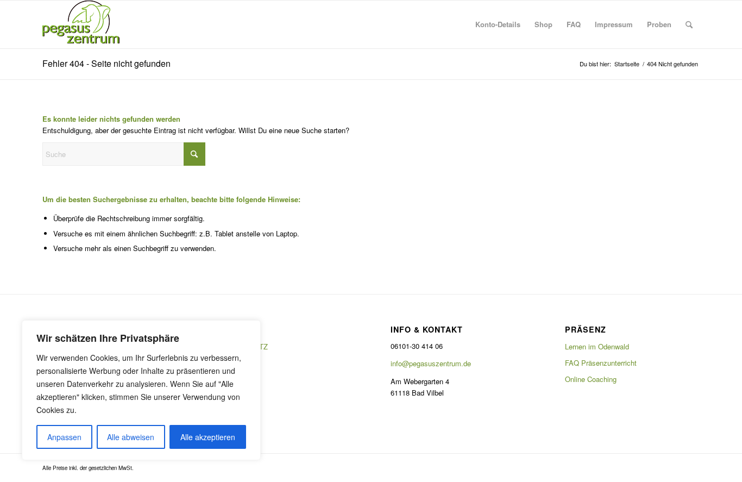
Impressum (234, 379)
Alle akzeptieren (207, 436)
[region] (141, 390)
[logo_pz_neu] (83, 24)
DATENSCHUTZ (242, 346)
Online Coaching (591, 379)
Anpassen (64, 436)
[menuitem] (497, 24)
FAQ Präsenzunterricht (601, 363)
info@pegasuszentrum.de (431, 363)
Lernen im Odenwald (597, 346)
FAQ (224, 363)
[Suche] (689, 24)
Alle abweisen (130, 436)
